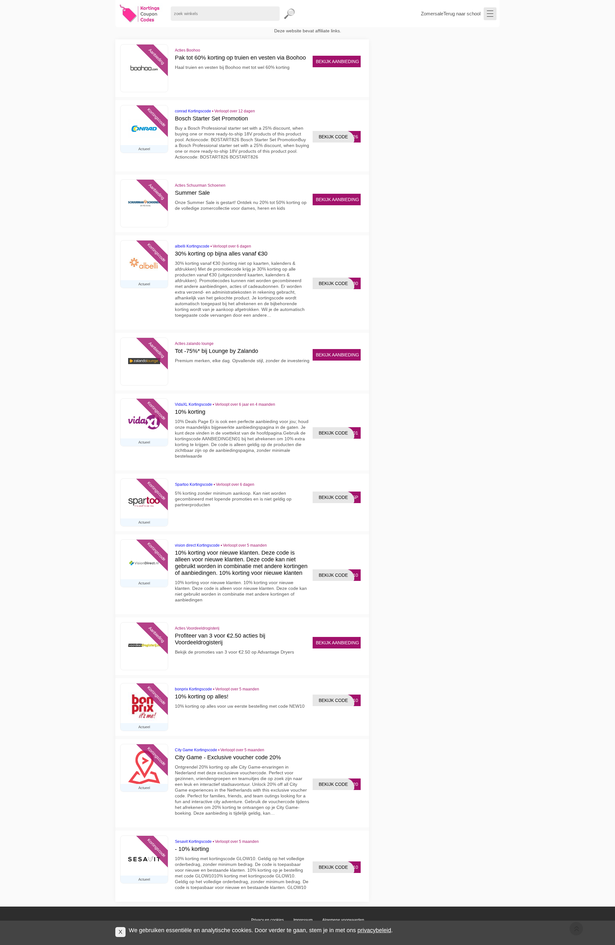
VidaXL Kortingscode (193, 404)
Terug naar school (461, 13)
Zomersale (432, 13)
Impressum (303, 920)
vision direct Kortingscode (197, 545)
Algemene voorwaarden (343, 920)
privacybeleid (374, 930)
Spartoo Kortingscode (194, 484)
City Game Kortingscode (196, 750)
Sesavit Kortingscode (193, 841)
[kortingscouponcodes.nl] (139, 13)
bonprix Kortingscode (193, 689)
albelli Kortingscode (192, 246)
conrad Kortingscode (193, 111)
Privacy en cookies (267, 920)
